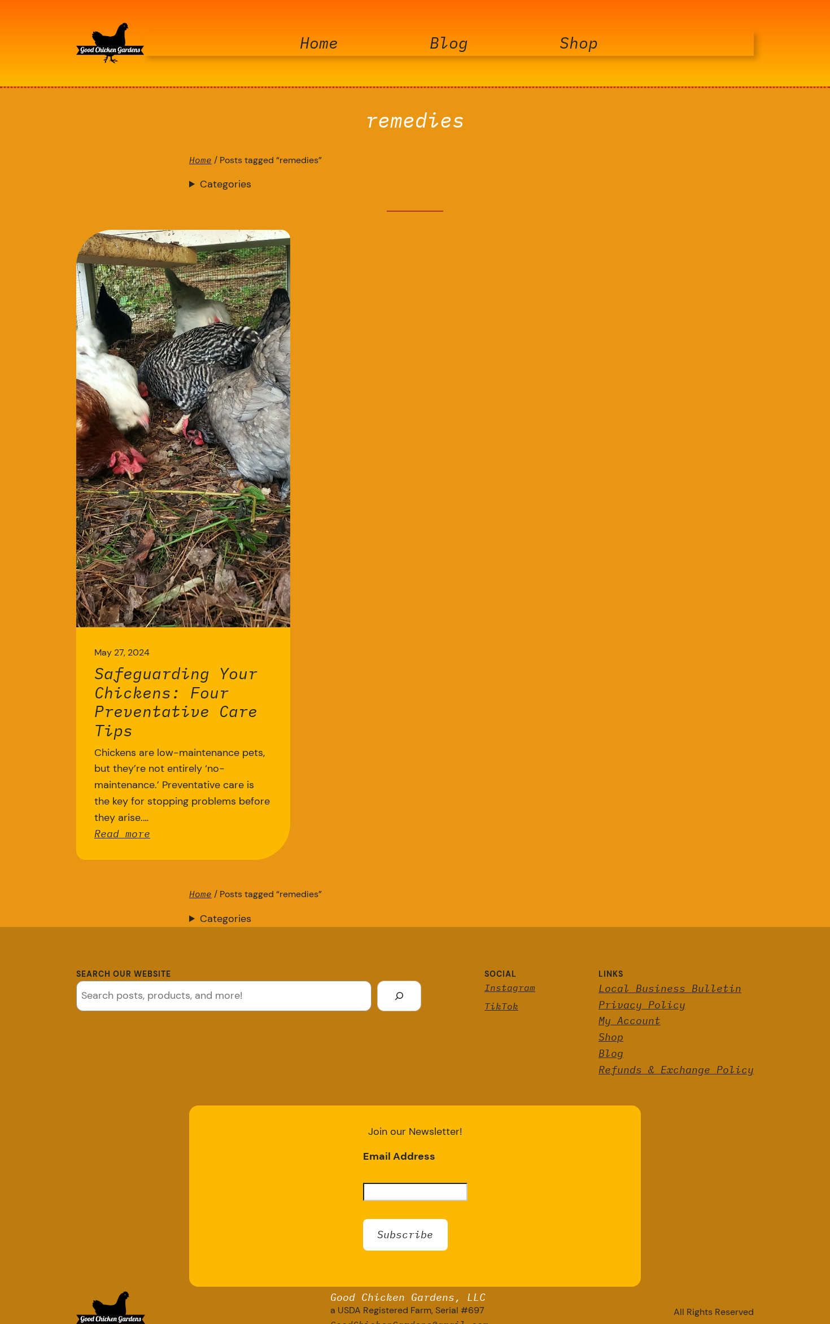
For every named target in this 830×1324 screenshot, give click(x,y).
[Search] (399, 996)
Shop (611, 1036)
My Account (630, 1020)
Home (200, 159)
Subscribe (405, 1234)
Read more (122, 833)
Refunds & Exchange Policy (676, 1069)
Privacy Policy (642, 1004)
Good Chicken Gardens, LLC (408, 1297)
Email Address (399, 1156)
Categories (225, 184)
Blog (611, 1053)
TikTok (501, 1006)
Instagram (509, 987)
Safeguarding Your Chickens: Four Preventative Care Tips (175, 702)
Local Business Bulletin (670, 988)
